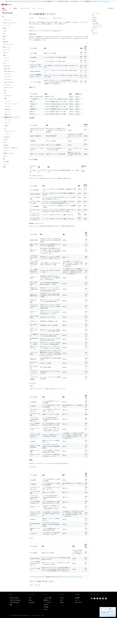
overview (94, 17)
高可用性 (94, 21)
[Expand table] (87, 43)
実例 (92, 30)
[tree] (10, 93)
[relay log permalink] (37, 383)
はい (32, 584)
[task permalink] (35, 27)
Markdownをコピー (45, 18)
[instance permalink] (33, 460)
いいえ (38, 584)
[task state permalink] (38, 159)
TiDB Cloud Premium (12, 1)
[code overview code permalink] (37, 34)
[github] (91, 598)
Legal (42, 615)
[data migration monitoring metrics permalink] (56, 14)
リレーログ (94, 28)
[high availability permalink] (35, 117)
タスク (92, 15)
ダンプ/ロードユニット (97, 25)
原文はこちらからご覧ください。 (104, 1)
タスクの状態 (95, 23)
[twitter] (94, 598)
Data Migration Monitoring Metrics (37, 576)
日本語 (111, 8)
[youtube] (103, 598)
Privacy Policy (35, 615)
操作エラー (94, 19)
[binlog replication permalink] (45, 223)
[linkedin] (97, 598)
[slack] (100, 598)
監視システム (62, 22)
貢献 (32, 18)
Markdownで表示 (58, 18)
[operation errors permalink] (37, 87)
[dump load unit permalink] (44, 175)
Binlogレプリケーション (97, 26)
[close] (114, 609)
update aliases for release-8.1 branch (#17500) (71, 576)
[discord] (105, 598)
